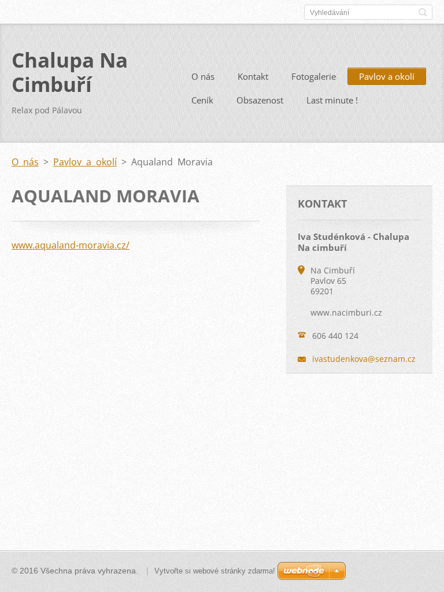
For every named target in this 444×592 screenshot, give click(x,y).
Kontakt (253, 76)
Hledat (422, 12)
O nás (202, 76)
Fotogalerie (313, 76)
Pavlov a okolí (387, 76)
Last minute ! (332, 100)
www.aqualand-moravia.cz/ (71, 245)
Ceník (202, 100)
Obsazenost (259, 100)
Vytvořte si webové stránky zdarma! (214, 571)
